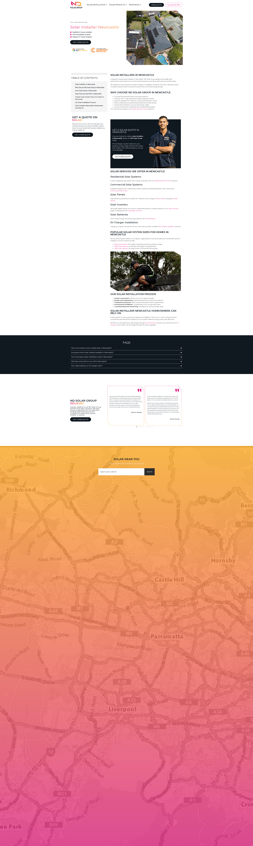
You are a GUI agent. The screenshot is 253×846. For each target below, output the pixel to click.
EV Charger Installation (167, 226)
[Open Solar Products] (126, 5)
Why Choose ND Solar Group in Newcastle (89, 87)
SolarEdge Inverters (135, 211)
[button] (136, 426)
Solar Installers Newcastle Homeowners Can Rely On (89, 107)
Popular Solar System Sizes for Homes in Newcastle (89, 98)
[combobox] (121, 471)
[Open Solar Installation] (106, 5)
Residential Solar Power (139, 109)
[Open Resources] (140, 5)
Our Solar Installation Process (85, 102)
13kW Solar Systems (121, 248)
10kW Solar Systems (121, 246)
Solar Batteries (150, 219)
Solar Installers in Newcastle (85, 84)
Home (71, 22)
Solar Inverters (173, 208)
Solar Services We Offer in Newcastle (88, 94)
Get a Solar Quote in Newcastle (86, 91)
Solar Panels (160, 199)
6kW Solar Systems (121, 244)
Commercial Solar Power (118, 191)
